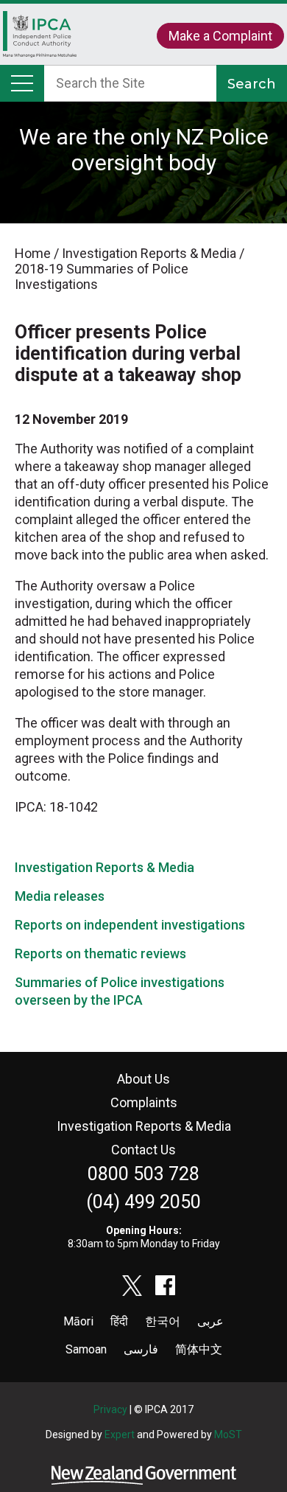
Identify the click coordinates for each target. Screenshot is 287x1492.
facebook (165, 1285)
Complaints (143, 1102)
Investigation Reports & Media (104, 867)
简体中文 (198, 1349)
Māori (78, 1321)
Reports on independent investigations (130, 924)
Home (40, 41)
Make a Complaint (220, 35)
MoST (228, 1434)
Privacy (110, 1409)
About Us (143, 1079)
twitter (132, 1285)
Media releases (59, 896)
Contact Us (143, 1149)
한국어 (162, 1321)
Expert (119, 1434)
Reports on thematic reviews (100, 953)
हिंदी (119, 1321)
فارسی (141, 1349)
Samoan (86, 1349)
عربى (210, 1321)
